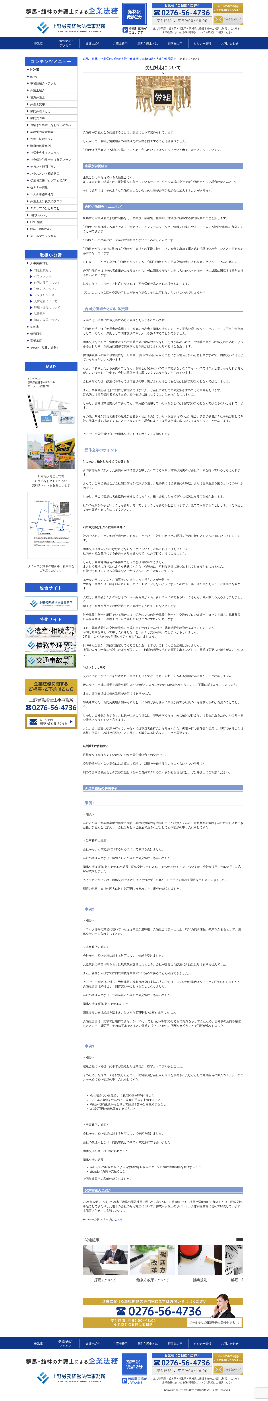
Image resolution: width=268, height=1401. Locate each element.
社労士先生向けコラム (44, 152)
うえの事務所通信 (42, 194)
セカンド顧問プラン (43, 166)
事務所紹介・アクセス (44, 83)
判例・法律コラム (42, 138)
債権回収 (36, 333)
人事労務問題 (39, 263)
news (33, 76)
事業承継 (36, 340)
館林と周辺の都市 (42, 229)
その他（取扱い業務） (44, 347)
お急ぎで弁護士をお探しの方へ (50, 125)
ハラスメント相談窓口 (44, 173)
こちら (118, 1219)
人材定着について (45, 301)
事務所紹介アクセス (65, 43)
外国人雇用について (47, 282)
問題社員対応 (42, 270)
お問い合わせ (229, 43)
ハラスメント (42, 276)
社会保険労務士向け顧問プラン (50, 159)
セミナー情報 (202, 43)
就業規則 (200, 1280)
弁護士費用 (120, 43)
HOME (38, 43)
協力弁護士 (37, 97)
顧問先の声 (175, 43)
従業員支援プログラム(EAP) (48, 180)
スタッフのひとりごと (44, 208)
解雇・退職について (47, 307)
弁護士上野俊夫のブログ (46, 201)
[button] (241, 1239)
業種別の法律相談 (42, 132)
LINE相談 (36, 222)
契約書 (34, 326)
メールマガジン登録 (43, 236)
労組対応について (45, 288)
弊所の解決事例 (40, 145)
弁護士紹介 (93, 43)
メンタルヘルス (44, 295)
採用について (105, 1280)
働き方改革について (152, 1280)
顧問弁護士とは (147, 43)
